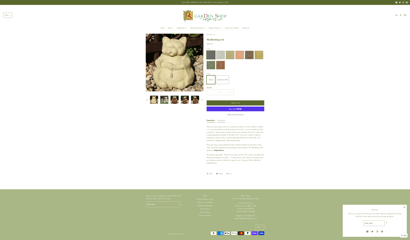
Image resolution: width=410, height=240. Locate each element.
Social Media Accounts (205, 199)
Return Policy (205, 209)
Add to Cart (235, 103)
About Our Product (232, 28)
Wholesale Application (205, 205)
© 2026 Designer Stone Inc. (176, 234)
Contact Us (246, 28)
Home (162, 28)
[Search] (396, 15)
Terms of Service (205, 215)
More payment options (235, 114)
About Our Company (205, 202)
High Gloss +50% (222, 80)
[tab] (211, 121)
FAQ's (205, 196)
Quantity (209, 87)
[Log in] (400, 15)
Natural (211, 80)
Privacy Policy (205, 212)
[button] (7, 15)
